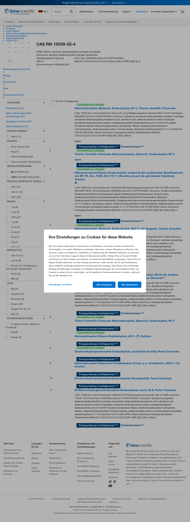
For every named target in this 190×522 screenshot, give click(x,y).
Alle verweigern (104, 284)
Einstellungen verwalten (60, 284)
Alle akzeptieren (130, 284)
